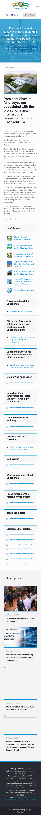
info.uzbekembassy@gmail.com (16, 800)
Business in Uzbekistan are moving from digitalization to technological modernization (19, 657)
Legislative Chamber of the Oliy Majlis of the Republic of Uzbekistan (24, 264)
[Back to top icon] (38, 811)
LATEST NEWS (22, 46)
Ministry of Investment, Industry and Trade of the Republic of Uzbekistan (23, 281)
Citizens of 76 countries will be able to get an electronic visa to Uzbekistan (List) (22, 339)
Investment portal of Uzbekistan (21, 311)
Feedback (32, 800)
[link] (20, 383)
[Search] (7, 15)
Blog (11, 46)
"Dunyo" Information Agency (24, 290)
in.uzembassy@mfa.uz (23, 797)
